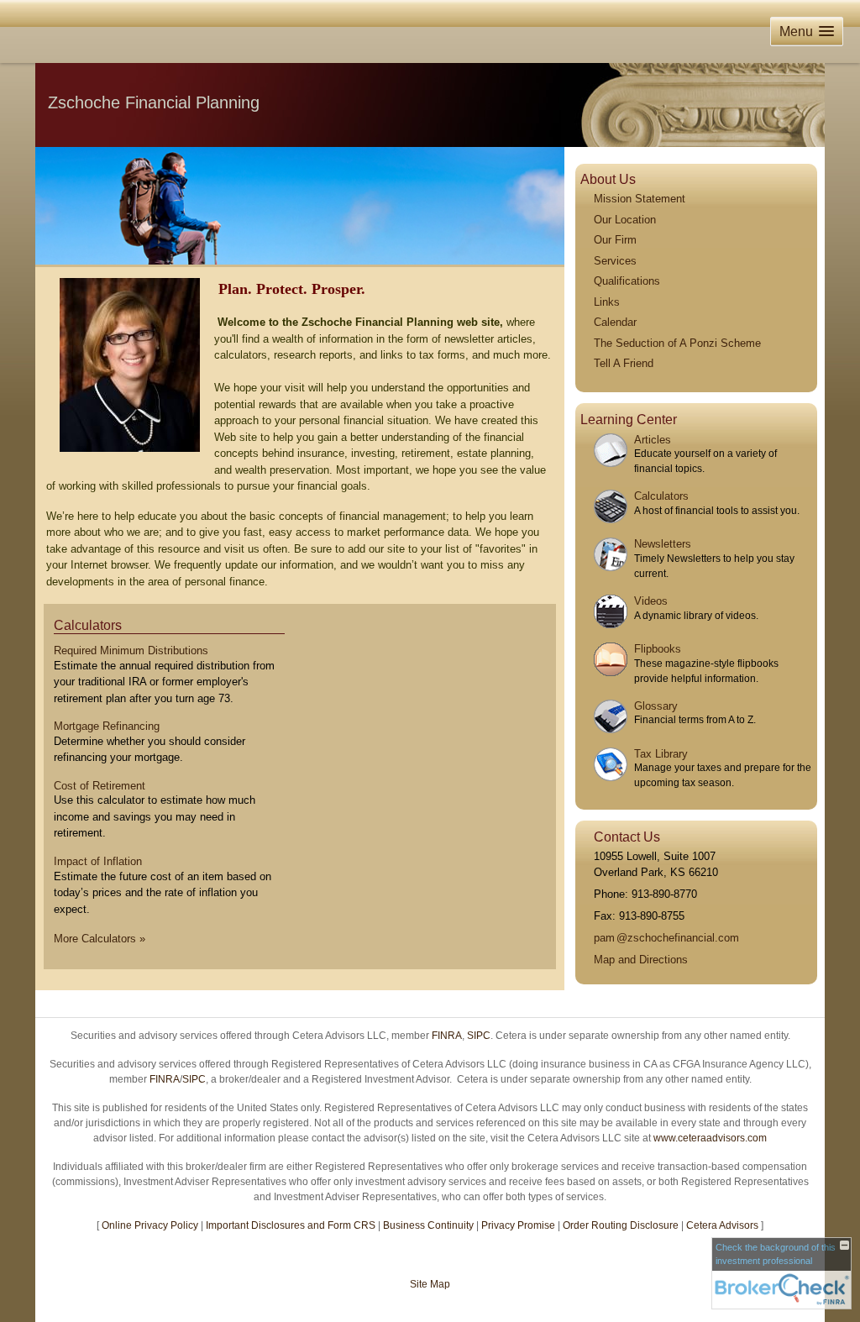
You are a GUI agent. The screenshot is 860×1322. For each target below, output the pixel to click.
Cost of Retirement (99, 785)
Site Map (430, 1284)
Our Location (625, 219)
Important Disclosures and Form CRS (290, 1225)
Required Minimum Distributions (131, 650)
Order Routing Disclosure (621, 1225)
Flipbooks (657, 649)
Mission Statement (639, 198)
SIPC (478, 1035)
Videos (651, 601)
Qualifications (627, 281)
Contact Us (627, 837)
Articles (652, 439)
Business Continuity (428, 1225)
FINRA (447, 1035)
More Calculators (99, 938)
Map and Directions (641, 959)
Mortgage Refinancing (107, 726)
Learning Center (628, 419)
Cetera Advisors (722, 1225)
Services (615, 260)
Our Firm (615, 239)
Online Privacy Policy (150, 1225)
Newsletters (662, 544)
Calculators (88, 625)
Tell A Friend (623, 363)
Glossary (656, 706)
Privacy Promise (518, 1225)
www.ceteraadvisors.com (710, 1138)
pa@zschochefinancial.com (666, 937)
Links (607, 302)
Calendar (615, 322)
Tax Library (661, 754)
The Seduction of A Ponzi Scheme (677, 343)
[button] (806, 31)
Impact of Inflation (98, 861)
